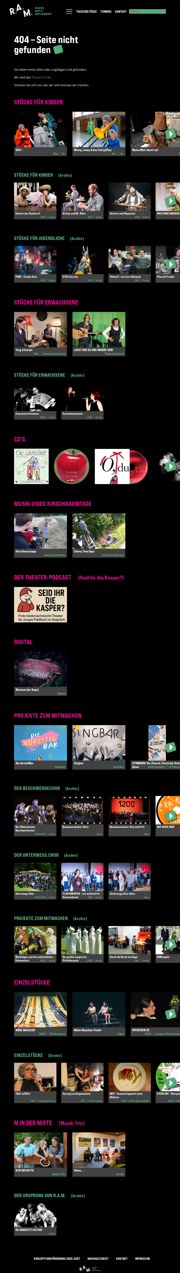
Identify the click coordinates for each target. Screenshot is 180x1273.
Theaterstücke (86, 11)
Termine (105, 11)
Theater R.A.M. (41, 77)
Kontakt (121, 11)
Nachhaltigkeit (98, 1258)
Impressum (142, 1258)
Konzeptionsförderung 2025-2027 (57, 1258)
